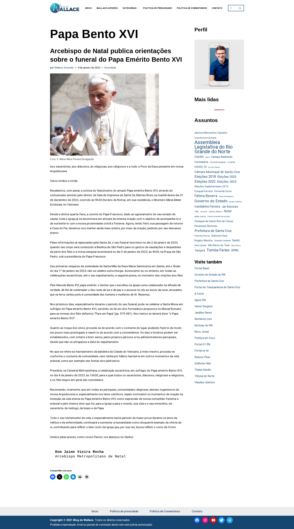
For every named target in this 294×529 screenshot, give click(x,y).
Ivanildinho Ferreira (207, 206)
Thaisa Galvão (202, 369)
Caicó (207, 157)
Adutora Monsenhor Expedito (210, 132)
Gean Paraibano (226, 196)
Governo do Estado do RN (209, 274)
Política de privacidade (157, 8)
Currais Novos (214, 167)
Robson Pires (202, 357)
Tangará (199, 250)
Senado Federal (222, 240)
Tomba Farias (218, 250)
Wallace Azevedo (107, 8)
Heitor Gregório (203, 306)
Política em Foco (204, 338)
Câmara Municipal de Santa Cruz (217, 172)
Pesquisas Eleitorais (205, 226)
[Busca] (240, 8)
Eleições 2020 (226, 176)
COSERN (231, 162)
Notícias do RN (203, 325)
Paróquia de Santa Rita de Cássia (213, 221)
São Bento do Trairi (219, 245)
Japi (196, 211)
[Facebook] (197, 520)
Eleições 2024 (226, 181)
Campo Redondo (221, 156)
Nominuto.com (203, 319)
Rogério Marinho (203, 240)
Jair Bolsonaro (230, 206)
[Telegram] (230, 520)
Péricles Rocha (202, 235)
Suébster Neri (202, 363)
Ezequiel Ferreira (203, 191)
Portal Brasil (201, 268)
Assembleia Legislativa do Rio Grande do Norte (213, 147)
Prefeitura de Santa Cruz (213, 231)
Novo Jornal (201, 331)
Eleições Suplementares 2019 (211, 186)
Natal (227, 211)
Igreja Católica (235, 201)
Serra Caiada (200, 245)
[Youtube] (213, 520)
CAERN (198, 156)
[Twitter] (221, 520)
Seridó (236, 240)
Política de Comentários (192, 8)
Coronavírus (201, 162)
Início (88, 8)
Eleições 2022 (205, 182)
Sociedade (110, 67)
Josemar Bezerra (215, 211)
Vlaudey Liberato (204, 382)
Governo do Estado (210, 201)
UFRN (234, 250)
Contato (217, 8)
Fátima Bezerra (205, 196)
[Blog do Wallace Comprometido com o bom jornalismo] (64, 8)
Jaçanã (203, 211)
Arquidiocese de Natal (205, 138)
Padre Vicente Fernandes (219, 216)
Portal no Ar (201, 350)
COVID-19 (200, 167)
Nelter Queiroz (200, 216)
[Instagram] (205, 520)
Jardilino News (203, 312)
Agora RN (200, 300)
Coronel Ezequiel (218, 162)
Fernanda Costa (223, 191)
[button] (137, 8)
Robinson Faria (219, 235)
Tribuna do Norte (204, 376)
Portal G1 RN (202, 344)
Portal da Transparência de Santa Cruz (217, 287)
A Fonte (199, 293)
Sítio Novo (236, 245)
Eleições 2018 (205, 177)
